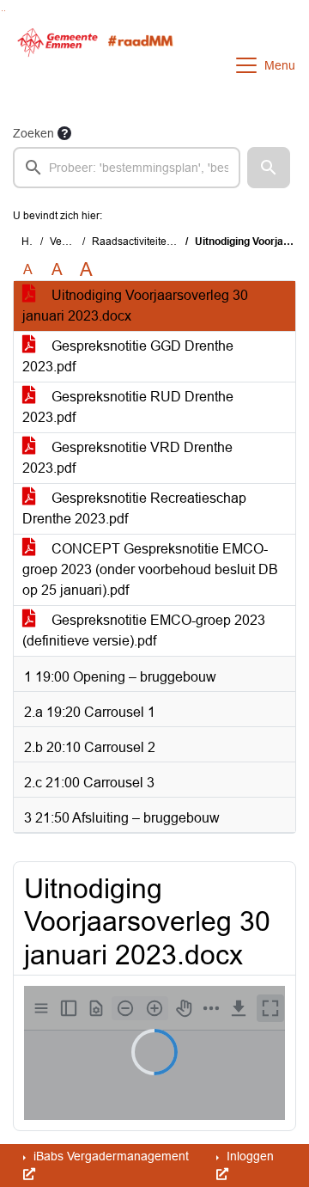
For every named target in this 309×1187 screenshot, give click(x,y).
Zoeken (33, 133)
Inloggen (248, 1156)
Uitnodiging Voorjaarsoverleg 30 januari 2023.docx (135, 305)
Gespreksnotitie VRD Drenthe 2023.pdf (127, 457)
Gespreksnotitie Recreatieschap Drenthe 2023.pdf (134, 508)
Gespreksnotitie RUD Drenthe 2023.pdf (127, 407)
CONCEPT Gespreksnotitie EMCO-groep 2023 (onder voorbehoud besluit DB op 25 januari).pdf (150, 569)
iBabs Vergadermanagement (109, 1156)
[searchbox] (126, 167)
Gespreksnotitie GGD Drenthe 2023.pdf (127, 356)
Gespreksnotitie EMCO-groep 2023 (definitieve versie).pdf (143, 630)
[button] (268, 167)
